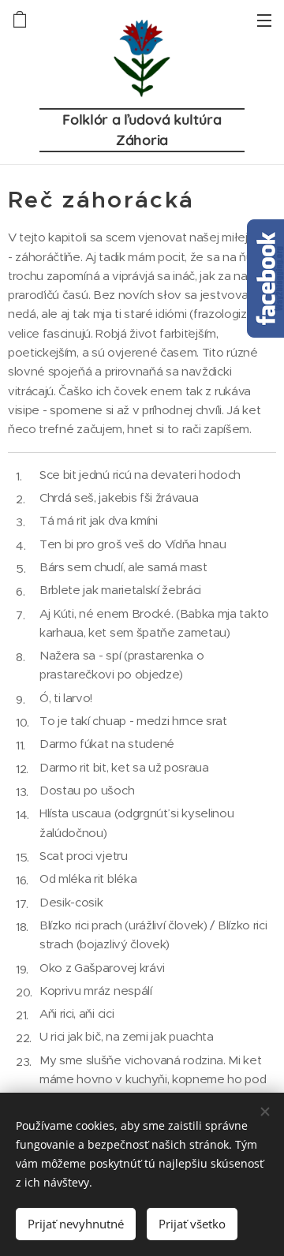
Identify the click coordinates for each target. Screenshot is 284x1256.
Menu (264, 20)
